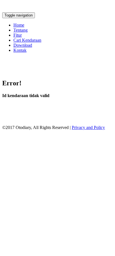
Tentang (20, 30)
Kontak (20, 50)
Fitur (17, 35)
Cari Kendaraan (27, 40)
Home (18, 25)
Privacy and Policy (88, 127)
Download (22, 45)
